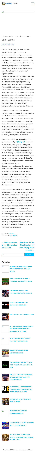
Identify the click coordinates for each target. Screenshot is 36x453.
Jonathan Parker (8, 45)
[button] (33, 3)
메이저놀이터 (21, 142)
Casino (11, 233)
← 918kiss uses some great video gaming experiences (9, 245)
